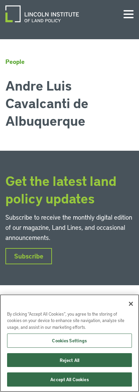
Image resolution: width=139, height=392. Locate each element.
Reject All (69, 360)
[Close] (130, 303)
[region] (69, 343)
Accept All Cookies (69, 379)
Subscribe (28, 256)
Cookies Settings (69, 340)
